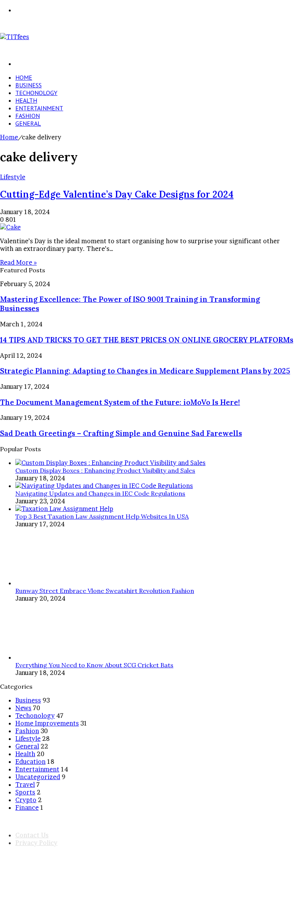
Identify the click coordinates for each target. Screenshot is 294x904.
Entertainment (39, 108)
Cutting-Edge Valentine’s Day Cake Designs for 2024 (117, 194)
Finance (27, 807)
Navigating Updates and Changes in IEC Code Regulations (100, 493)
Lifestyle (12, 177)
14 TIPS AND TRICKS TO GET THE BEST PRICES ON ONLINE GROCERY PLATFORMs (146, 339)
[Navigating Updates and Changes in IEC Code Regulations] (104, 486)
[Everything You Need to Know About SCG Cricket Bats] (44, 657)
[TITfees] (14, 37)
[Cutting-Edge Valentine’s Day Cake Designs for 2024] (10, 227)
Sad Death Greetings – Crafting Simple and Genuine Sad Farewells (121, 433)
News (23, 708)
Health (26, 100)
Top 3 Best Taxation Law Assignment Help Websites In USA (102, 516)
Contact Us (32, 835)
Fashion (27, 116)
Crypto (25, 800)
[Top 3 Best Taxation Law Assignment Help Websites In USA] (64, 509)
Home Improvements (47, 723)
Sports (25, 792)
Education (30, 761)
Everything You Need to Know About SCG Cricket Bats (94, 665)
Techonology (36, 93)
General (28, 123)
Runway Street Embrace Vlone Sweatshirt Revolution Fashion (104, 590)
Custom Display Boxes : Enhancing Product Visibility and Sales (105, 470)
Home (23, 77)
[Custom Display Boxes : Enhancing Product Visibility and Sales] (110, 463)
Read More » (18, 262)
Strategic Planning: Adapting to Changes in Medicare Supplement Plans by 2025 (145, 370)
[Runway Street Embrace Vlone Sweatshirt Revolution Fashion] (44, 583)
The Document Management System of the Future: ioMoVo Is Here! (120, 402)
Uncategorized (37, 777)
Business (28, 85)
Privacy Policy (36, 843)
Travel (25, 784)
